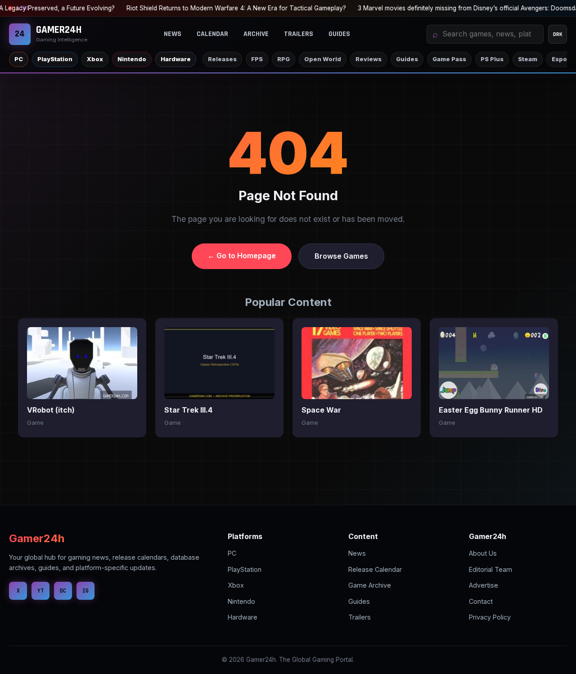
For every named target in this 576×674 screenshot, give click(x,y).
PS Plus (492, 59)
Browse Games (341, 256)
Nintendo (131, 59)
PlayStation (54, 59)
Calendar (212, 34)
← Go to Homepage (241, 255)
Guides (339, 34)
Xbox (95, 59)
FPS (257, 59)
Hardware (176, 59)
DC (63, 590)
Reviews (369, 59)
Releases (222, 59)
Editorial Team (490, 569)
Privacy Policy (490, 617)
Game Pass (449, 59)
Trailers (298, 34)
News (172, 34)
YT (40, 590)
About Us (483, 553)
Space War (321, 409)
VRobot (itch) (51, 409)
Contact (481, 601)
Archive (256, 34)
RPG (283, 59)
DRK (557, 34)
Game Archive (369, 585)
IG (85, 590)
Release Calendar (375, 569)
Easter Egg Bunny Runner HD (491, 409)
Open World (322, 59)
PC (18, 59)
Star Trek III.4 (188, 409)
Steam (527, 59)
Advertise (483, 585)
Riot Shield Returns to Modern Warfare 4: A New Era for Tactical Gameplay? (229, 8)
